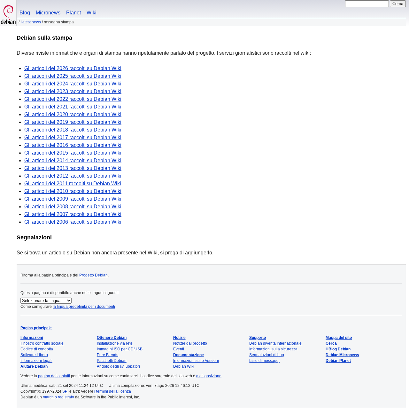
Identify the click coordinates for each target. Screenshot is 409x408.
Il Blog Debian (338, 349)
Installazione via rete (115, 343)
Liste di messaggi (264, 360)
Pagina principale (36, 328)
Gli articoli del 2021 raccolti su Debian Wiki (72, 106)
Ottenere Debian (112, 337)
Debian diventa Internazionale (275, 343)
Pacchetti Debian (112, 360)
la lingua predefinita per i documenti (84, 306)
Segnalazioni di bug (266, 355)
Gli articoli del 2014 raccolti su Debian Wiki (72, 160)
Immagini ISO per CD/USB (120, 349)
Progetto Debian (93, 275)
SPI (65, 391)
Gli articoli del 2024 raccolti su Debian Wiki (72, 83)
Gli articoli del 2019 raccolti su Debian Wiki (72, 122)
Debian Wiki (183, 366)
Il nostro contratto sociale (42, 343)
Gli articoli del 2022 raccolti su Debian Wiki (72, 99)
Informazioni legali (36, 360)
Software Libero (34, 355)
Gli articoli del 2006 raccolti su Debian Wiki (72, 222)
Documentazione (188, 355)
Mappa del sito (339, 337)
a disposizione (208, 376)
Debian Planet (338, 360)
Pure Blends (107, 355)
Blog (24, 12)
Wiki (91, 12)
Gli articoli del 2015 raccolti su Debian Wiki (72, 153)
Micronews (48, 12)
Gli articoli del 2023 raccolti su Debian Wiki (72, 91)
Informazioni (31, 337)
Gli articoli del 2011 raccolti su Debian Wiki (72, 183)
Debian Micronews (342, 355)
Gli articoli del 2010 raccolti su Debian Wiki (72, 191)
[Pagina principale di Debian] (8, 13)
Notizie (179, 337)
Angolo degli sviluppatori (118, 366)
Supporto (257, 337)
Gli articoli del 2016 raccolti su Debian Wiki (72, 145)
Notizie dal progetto (190, 343)
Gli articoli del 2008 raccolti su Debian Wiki (72, 206)
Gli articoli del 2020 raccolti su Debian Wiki (72, 114)
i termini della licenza (112, 391)
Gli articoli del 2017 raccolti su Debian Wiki (72, 137)
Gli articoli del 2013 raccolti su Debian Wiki (72, 168)
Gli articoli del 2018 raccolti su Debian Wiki (72, 129)
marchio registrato (58, 397)
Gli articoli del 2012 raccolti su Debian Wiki (72, 176)
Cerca (331, 343)
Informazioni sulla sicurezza (273, 349)
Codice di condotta (36, 349)
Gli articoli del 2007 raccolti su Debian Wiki (72, 214)
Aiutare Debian (34, 366)
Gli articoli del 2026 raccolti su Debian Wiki (72, 68)
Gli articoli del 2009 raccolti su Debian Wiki (72, 199)
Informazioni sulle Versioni (196, 360)
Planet (73, 12)
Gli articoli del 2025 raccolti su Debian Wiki (72, 76)
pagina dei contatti (54, 376)
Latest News (31, 22)
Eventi (178, 349)
